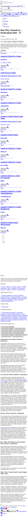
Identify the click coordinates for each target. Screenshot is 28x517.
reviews (6, 427)
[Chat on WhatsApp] (2, 515)
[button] (14, 3)
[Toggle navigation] (23, 6)
